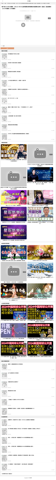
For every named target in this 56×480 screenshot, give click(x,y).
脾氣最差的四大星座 (12, 390)
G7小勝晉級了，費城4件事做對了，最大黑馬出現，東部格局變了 (20, 464)
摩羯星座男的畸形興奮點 (13, 124)
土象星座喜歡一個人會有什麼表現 (14, 115)
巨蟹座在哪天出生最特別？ (13, 381)
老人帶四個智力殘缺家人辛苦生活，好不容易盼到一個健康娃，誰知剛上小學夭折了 (24, 428)
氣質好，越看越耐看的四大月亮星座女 (15, 364)
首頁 (2, 3)
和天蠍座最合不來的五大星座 (13, 53)
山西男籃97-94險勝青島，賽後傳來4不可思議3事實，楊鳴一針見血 (21, 455)
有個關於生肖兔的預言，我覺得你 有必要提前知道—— (18, 89)
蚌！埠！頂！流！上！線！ (13, 98)
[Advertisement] (28, 29)
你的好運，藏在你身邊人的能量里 (14, 62)
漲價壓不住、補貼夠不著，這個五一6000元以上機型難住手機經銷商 (21, 419)
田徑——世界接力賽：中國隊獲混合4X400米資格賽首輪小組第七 (20, 446)
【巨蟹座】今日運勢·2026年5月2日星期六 (16, 399)
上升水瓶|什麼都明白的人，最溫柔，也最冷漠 (17, 80)
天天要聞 (28, 1)
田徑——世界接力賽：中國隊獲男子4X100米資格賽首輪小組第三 (20, 437)
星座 (5, 3)
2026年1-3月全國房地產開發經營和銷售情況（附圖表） (19, 133)
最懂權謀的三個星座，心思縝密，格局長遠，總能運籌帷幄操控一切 (21, 408)
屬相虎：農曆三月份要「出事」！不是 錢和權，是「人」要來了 (20, 107)
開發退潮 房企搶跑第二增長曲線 (14, 71)
